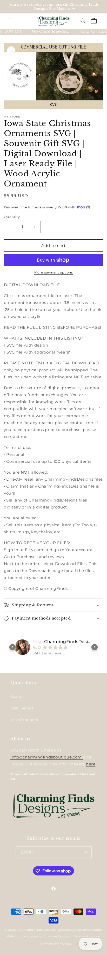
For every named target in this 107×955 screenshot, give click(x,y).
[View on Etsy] (22, 647)
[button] (10, 21)
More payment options (53, 272)
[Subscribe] (85, 852)
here (90, 764)
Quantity (12, 217)
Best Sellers (22, 708)
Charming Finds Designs (37, 929)
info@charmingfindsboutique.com (46, 757)
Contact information (56, 944)
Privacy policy (31, 936)
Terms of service (87, 936)
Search (17, 696)
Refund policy (58, 936)
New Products (24, 719)
